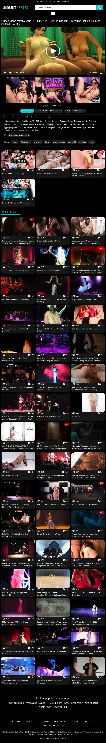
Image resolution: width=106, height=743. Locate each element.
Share (67, 111)
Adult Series (48, 739)
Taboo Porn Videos (62, 2)
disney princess (59, 142)
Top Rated (43, 722)
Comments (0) (78, 111)
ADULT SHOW (14, 722)
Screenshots (56, 111)
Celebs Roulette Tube (53, 726)
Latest (29, 722)
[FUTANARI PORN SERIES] (53, 90)
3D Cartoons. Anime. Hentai (19, 135)
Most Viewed (60, 722)
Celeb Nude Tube (45, 2)
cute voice (37, 142)
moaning (82, 142)
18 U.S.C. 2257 (90, 722)
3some (50, 124)
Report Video (41, 111)
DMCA (75, 722)
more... (91, 142)
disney (47, 142)
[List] (53, 13)
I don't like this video (46, 106)
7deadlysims (25, 142)
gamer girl (72, 142)
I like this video (43, 106)
